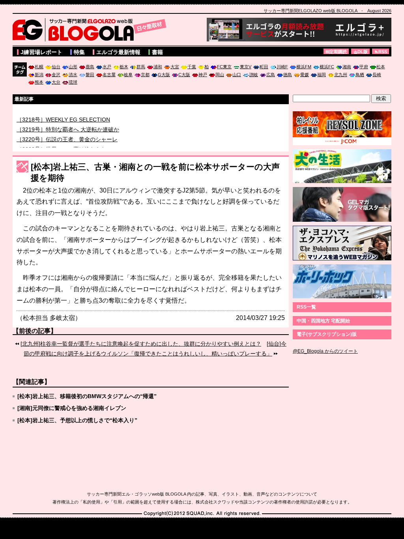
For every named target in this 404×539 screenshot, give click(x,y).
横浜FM (303, 66)
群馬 (141, 66)
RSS (382, 51)
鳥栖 (359, 74)
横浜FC (327, 66)
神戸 (202, 74)
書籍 (157, 52)
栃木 (124, 66)
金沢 (56, 74)
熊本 (39, 82)
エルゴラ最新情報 (118, 52)
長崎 (376, 74)
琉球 (73, 82)
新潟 (39, 74)
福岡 (321, 74)
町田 (264, 66)
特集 (79, 52)
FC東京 (224, 66)
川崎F (282, 66)
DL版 (362, 51)
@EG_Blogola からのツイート (325, 351)
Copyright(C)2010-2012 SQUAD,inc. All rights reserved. (202, 514)
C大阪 (184, 74)
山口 (236, 74)
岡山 (219, 74)
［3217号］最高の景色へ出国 (53, 113)
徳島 (287, 74)
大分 (56, 82)
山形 (73, 66)
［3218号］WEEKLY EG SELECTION (63, 123)
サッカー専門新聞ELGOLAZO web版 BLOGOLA (91, 29)
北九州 (340, 74)
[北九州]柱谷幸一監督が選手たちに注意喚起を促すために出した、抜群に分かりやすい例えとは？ (141, 344)
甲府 (363, 66)
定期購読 (338, 51)
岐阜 (128, 74)
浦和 (157, 66)
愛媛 (304, 74)
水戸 (107, 66)
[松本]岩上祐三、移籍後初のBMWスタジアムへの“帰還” (87, 396)
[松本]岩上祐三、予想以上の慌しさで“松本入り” (77, 420)
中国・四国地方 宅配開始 (323, 321)
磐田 (90, 74)
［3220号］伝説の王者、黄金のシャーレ (67, 142)
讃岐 (253, 74)
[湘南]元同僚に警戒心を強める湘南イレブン (71, 408)
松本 (380, 66)
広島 (270, 74)
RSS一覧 (306, 307)
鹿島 (90, 66)
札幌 (39, 66)
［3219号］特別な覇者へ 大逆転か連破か (68, 132)
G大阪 (164, 74)
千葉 (191, 66)
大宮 (174, 66)
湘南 (346, 66)
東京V (245, 66)
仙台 (56, 66)
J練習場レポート (41, 52)
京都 (145, 74)
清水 (73, 74)
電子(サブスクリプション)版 (327, 334)
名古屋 (109, 74)
